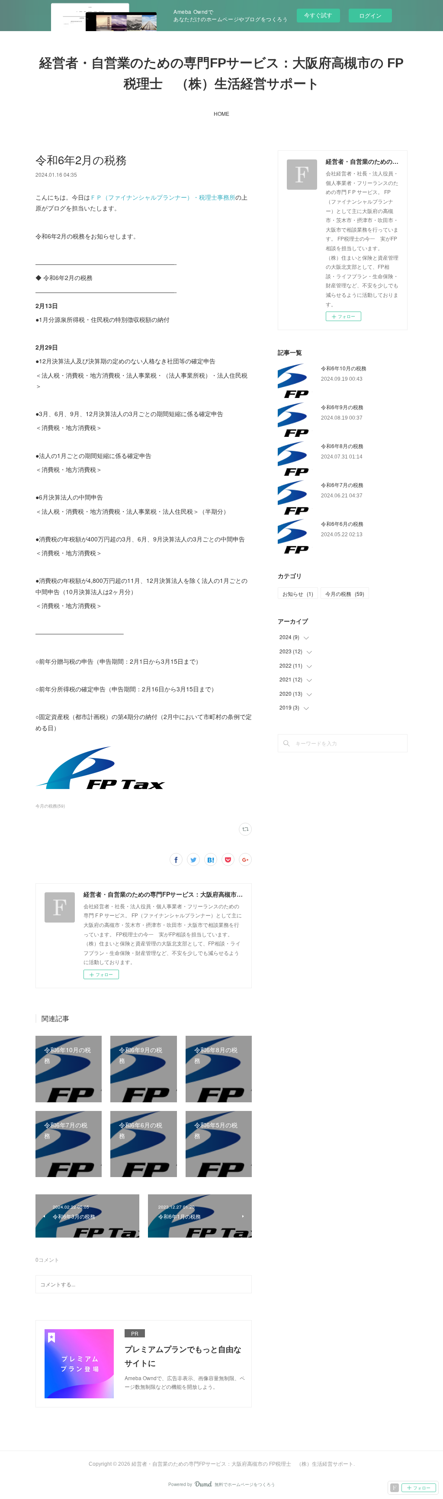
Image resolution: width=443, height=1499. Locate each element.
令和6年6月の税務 (342, 523)
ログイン (370, 15)
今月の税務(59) (50, 806)
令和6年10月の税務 (343, 368)
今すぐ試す (318, 15)
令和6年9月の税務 (342, 407)
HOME (221, 113)
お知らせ (297, 593)
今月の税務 (344, 593)
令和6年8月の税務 (342, 445)
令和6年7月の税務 (342, 484)
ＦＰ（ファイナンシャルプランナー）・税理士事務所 (162, 197)
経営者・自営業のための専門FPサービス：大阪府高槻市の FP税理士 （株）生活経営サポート (221, 73)
